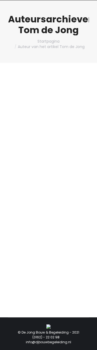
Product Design (27, 183)
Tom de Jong (48, 29)
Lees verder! (56, 126)
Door (59, 183)
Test (20, 175)
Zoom (41, 126)
